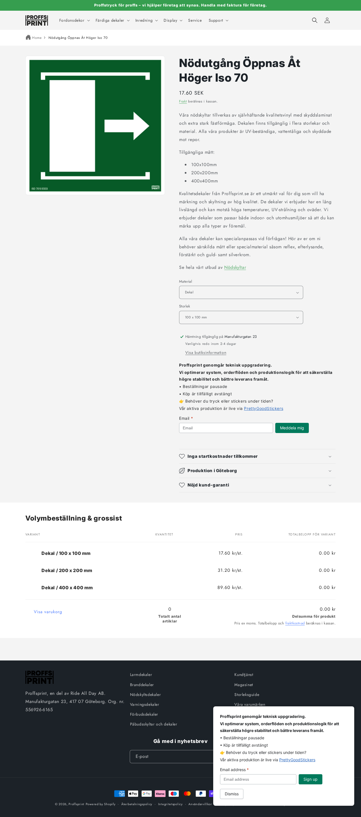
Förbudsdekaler (144, 714)
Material (185, 281)
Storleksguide (246, 694)
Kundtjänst (243, 674)
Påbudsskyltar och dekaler (153, 724)
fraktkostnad (295, 623)
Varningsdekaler (144, 704)
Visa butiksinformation (205, 352)
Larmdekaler (141, 674)
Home (36, 37)
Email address (234, 769)
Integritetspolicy (170, 804)
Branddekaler (142, 684)
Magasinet (243, 684)
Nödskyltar (235, 267)
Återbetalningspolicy (136, 804)
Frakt (183, 101)
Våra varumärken (249, 704)
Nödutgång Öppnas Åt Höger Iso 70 (78, 37)
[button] (74, 20)
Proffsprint (76, 804)
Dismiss (232, 793)
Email (186, 418)
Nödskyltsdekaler (145, 694)
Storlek (184, 306)
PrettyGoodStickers (263, 408)
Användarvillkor (200, 804)
